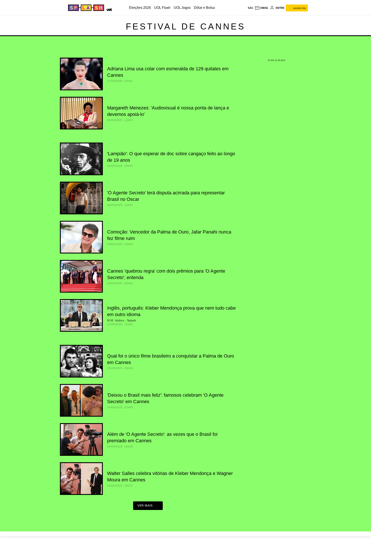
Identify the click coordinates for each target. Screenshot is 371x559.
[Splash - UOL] (85, 8)
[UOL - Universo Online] (108, 9)
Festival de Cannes (185, 26)
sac (250, 7)
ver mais (145, 505)
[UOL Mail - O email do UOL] (261, 8)
